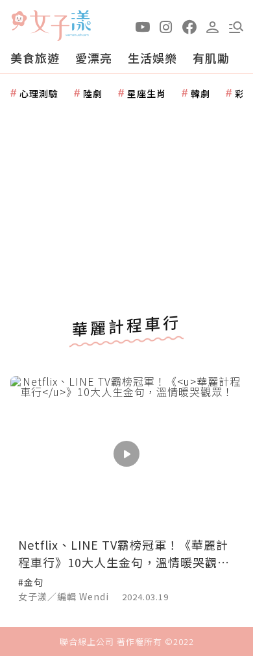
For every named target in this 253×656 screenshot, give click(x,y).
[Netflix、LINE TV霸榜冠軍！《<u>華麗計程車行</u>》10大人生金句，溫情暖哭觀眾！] (126, 453)
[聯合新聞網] (19, 21)
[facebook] (189, 26)
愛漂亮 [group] (93, 57)
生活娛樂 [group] (152, 57)
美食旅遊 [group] (35, 57)
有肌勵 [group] (211, 57)
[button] (236, 26)
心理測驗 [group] (38, 93)
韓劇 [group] (200, 93)
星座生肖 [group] (146, 93)
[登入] (212, 26)
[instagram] (166, 26)
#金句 (30, 582)
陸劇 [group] (92, 93)
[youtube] (142, 26)
